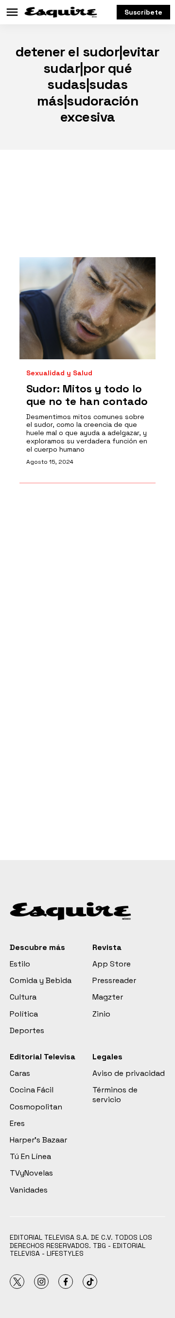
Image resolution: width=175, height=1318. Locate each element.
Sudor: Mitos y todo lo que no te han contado (87, 395)
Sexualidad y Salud (59, 373)
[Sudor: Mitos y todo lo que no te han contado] (87, 308)
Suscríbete (143, 12)
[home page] (60, 12)
